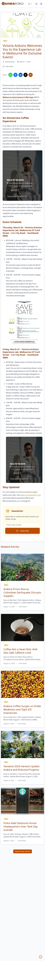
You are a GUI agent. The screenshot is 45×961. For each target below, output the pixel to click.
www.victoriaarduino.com (30, 495)
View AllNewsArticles (22, 851)
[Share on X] (25, 75)
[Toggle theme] (36, 4)
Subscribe (24, 531)
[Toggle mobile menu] (41, 4)
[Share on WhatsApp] (10, 75)
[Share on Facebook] (15, 75)
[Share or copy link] (30, 75)
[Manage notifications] (40, 957)
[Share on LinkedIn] (20, 75)
